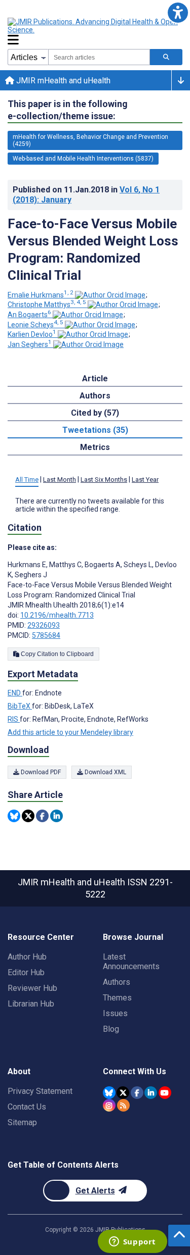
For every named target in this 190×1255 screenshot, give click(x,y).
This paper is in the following (68, 109)
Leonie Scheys (35, 325)
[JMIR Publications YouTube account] (165, 1092)
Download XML (104, 772)
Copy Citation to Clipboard (56, 654)
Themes (117, 997)
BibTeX (20, 706)
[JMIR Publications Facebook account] (137, 1092)
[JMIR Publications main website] (94, 26)
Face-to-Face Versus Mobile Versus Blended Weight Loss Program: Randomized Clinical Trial (93, 249)
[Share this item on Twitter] (28, 816)
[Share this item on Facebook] (42, 816)
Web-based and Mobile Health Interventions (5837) (83, 158)
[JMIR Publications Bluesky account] (109, 1092)
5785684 (46, 635)
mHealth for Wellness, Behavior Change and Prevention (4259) (90, 140)
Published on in (86, 195)
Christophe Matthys (47, 304)
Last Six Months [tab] (104, 479)
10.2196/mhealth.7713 (57, 615)
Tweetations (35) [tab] (95, 430)
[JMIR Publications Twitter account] (123, 1092)
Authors (116, 982)
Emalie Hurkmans (40, 295)
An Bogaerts (29, 315)
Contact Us (27, 1107)
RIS (14, 719)
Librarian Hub (31, 1004)
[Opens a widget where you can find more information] (132, 1242)
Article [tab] (95, 378)
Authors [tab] (95, 395)
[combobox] (99, 57)
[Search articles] (166, 57)
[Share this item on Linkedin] (56, 816)
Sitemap (22, 1122)
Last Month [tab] (59, 479)
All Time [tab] (27, 479)
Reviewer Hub (32, 988)
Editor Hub (26, 972)
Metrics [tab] (95, 447)
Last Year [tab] (145, 479)
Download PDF (40, 772)
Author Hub (27, 957)
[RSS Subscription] (123, 1105)
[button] (177, 12)
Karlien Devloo (32, 334)
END (15, 693)
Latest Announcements (131, 961)
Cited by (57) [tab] (95, 413)
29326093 (43, 625)
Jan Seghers (30, 344)
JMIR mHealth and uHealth (62, 80)
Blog (111, 1029)
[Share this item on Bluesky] (14, 816)
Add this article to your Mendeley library (70, 732)
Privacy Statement (40, 1091)
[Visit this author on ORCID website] (110, 295)
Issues (115, 1013)
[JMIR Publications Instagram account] (109, 1105)
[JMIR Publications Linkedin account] (150, 1092)
